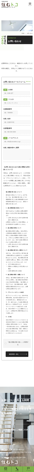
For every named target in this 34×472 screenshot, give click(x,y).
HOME (23, 33)
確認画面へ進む (14, 354)
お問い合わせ (30, 33)
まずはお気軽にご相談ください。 (15, 431)
